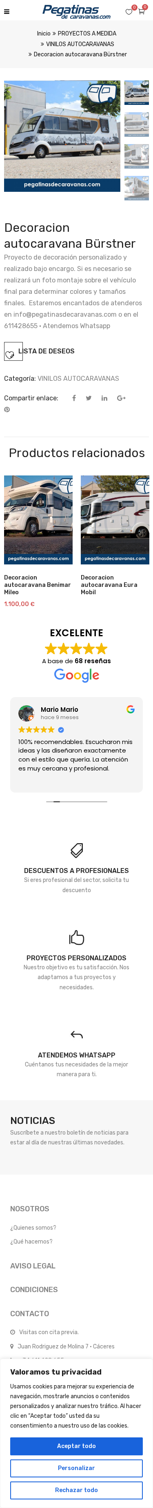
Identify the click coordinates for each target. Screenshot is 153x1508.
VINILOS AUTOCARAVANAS (80, 44)
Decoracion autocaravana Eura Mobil (109, 585)
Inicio (44, 33)
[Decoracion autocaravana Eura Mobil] (115, 519)
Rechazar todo (76, 1490)
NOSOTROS (29, 1208)
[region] (76, 1433)
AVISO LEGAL (32, 1265)
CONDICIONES (34, 1289)
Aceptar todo (76, 1446)
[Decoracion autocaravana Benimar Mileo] (38, 519)
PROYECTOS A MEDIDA (87, 33)
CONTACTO (29, 1313)
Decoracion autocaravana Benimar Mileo (37, 585)
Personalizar (76, 1468)
